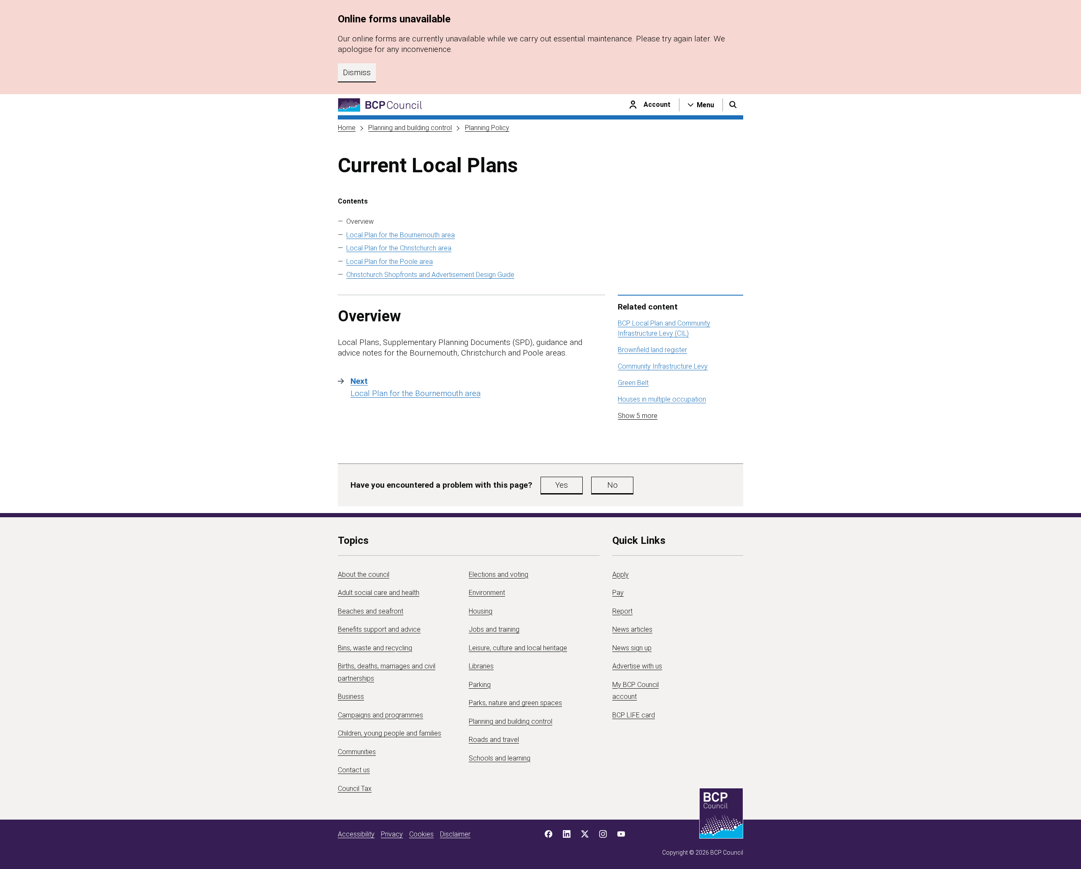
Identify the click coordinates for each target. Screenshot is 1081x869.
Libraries (481, 666)
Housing (480, 611)
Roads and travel (494, 740)
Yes (561, 485)
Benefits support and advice (379, 629)
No (612, 485)
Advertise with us (637, 666)
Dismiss (357, 72)
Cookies (421, 834)
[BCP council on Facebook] (548, 834)
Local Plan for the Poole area (389, 262)
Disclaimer (455, 834)
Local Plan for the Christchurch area (398, 248)
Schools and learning (499, 758)
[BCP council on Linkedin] (566, 834)
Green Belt (633, 383)
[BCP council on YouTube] (621, 834)
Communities (357, 752)
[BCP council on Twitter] (585, 834)
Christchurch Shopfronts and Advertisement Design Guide (430, 275)
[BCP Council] (380, 105)
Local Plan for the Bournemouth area (400, 235)
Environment (487, 593)
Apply (620, 574)
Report (622, 611)
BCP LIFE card (633, 715)
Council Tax (355, 789)
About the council (363, 574)
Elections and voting (498, 574)
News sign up (632, 648)
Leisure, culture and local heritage (518, 648)
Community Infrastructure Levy (663, 366)
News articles (632, 629)
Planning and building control (410, 128)
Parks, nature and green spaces (515, 703)
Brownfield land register (652, 350)
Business (351, 696)
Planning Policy (487, 128)
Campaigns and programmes (380, 715)
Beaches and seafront (370, 611)
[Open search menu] (733, 104)
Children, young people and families (389, 733)
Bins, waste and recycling (375, 648)
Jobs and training (494, 629)
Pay (618, 593)
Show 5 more (637, 416)
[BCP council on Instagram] (603, 834)
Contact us (354, 770)
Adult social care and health (378, 593)
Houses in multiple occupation (662, 399)
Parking (480, 685)
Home (347, 128)
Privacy (392, 834)
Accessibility (356, 834)
